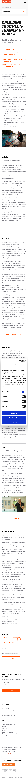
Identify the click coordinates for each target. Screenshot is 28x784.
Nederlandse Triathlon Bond (8, 724)
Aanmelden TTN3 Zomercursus (14, 518)
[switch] (24, 396)
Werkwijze (8, 49)
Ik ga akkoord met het (13, 760)
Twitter (6, 770)
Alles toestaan (14, 413)
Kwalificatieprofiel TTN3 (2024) (12, 638)
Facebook (3, 770)
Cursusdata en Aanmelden (14, 59)
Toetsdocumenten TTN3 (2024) (12, 640)
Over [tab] (23, 365)
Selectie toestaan (14, 417)
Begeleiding (8, 54)
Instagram (10, 770)
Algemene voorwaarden (14, 777)
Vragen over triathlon (7, 713)
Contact (11, 658)
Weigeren (14, 422)
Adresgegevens (5, 744)
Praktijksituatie (10, 52)
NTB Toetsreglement (9, 642)
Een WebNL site (6, 779)
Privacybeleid (18, 760)
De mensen (4, 730)
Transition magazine (7, 712)
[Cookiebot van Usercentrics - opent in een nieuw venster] (19, 361)
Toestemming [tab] (5, 365)
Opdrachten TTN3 (11, 226)
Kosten (6, 61)
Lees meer (11, 690)
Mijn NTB (4, 726)
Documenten (8, 66)
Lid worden (4, 728)
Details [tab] (14, 365)
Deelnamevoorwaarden (12, 57)
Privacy (4, 777)
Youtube (14, 770)
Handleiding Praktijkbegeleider (14, 334)
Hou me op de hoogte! (8, 764)
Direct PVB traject (11, 64)
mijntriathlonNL (5, 708)
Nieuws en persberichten (8, 732)
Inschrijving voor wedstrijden (9, 710)
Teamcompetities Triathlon (8, 715)
